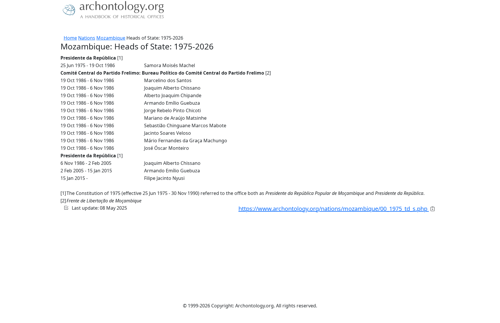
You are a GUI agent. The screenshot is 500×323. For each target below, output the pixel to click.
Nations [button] (99, 27)
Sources (125, 27)
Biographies (151, 27)
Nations (86, 38)
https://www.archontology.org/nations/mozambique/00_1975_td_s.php (333, 209)
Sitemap (178, 27)
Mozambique (110, 38)
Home (70, 38)
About (79, 27)
